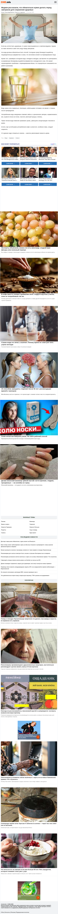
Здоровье (11, 138)
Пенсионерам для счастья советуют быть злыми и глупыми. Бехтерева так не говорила (25, 553)
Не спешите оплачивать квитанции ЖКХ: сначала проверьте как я (19, 572)
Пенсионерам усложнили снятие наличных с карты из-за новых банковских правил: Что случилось (29, 556)
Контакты (7, 912)
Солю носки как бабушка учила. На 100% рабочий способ (24, 436)
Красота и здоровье (20, 12)
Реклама (13, 912)
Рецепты (3, 530)
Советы (17, 138)
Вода (6, 138)
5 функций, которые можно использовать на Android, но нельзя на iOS (20, 560)
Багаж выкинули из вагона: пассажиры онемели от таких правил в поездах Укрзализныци (26, 550)
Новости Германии (6, 527)
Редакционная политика (22, 912)
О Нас (2, 912)
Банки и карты (5, 524)
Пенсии (3, 521)
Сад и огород (33, 530)
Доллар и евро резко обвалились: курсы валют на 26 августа (18, 541)
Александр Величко (9, 12)
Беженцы (32, 521)
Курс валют (33, 532)
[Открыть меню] (55, 2)
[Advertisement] (29, 198)
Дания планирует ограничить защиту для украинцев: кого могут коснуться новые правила (26, 563)
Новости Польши (34, 527)
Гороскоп (32, 524)
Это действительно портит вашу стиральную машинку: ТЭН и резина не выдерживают (25, 575)
